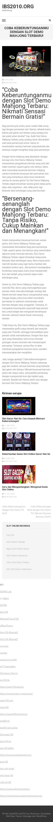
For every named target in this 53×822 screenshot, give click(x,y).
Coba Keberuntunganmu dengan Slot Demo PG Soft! (13, 510)
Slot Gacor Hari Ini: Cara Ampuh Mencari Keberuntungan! (23, 419)
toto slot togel (7, 768)
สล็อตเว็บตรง (6, 625)
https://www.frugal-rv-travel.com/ (16, 693)
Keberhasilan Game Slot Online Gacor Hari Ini (26, 454)
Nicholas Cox (10, 83)
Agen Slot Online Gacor (17, 548)
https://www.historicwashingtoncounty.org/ (21, 795)
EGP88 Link (5, 591)
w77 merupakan (8, 666)
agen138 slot (6, 700)
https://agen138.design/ (12, 687)
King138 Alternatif (9, 632)
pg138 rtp (5, 680)
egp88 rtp (5, 721)
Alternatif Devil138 (9, 618)
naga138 (4, 707)
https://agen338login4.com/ (14, 714)
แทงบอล (4, 646)
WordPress (41, 816)
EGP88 (3, 605)
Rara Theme (16, 816)
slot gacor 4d (6, 775)
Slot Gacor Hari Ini (9, 673)
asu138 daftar (7, 748)
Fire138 (10, 535)
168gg (5, 598)
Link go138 (5, 782)
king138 (4, 612)
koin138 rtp (5, 741)
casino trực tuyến (8, 659)
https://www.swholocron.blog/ (15, 789)
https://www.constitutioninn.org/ (16, 755)
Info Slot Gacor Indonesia (18, 569)
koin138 (4, 761)
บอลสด (3, 653)
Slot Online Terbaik (15, 542)
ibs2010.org (18, 7)
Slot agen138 (6, 734)
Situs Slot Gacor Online (17, 562)
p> (1, 598)
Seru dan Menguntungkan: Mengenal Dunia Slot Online (25, 488)
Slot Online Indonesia (16, 555)
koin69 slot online (9, 727)
